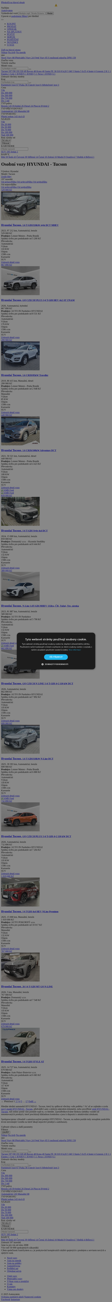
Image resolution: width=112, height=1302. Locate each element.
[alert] (56, 651)
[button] (56, 664)
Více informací (75, 650)
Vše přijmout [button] (56, 657)
